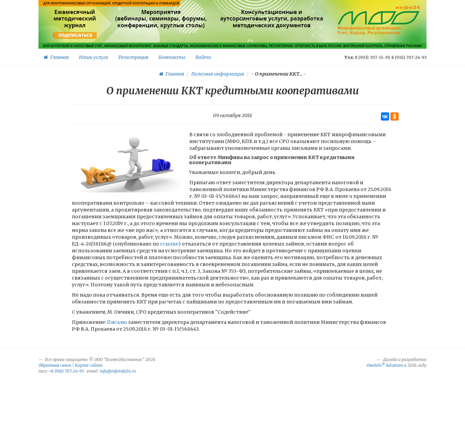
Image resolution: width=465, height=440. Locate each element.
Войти (203, 57)
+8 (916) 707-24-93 (66, 371)
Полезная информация (217, 74)
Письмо (117, 322)
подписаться (75, 35)
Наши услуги (93, 57)
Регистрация (133, 57)
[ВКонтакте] (385, 116)
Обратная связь (54, 365)
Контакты (172, 57)
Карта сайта (88, 365)
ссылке (168, 244)
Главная (58, 57)
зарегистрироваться (160, 35)
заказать (271, 35)
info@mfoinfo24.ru (118, 371)
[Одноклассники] (394, 116)
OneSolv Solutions (385, 365)
